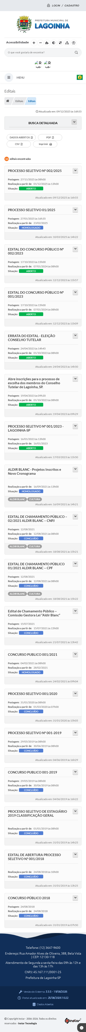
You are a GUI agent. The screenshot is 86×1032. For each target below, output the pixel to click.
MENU (20, 77)
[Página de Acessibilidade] (74, 43)
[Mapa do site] (67, 43)
